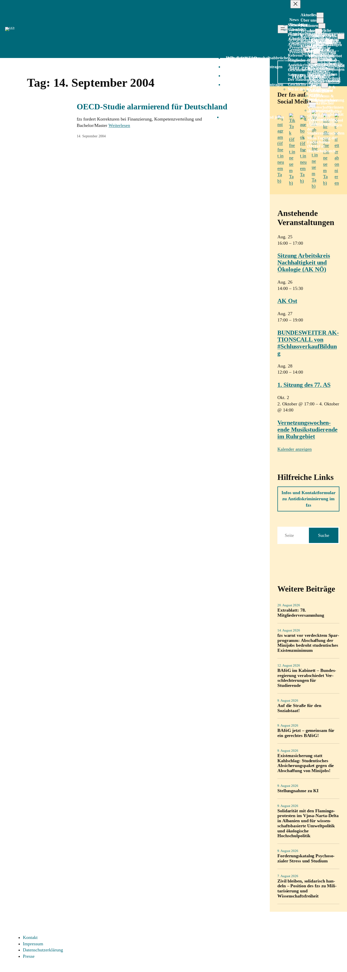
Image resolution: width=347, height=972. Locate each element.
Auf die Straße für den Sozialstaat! (299, 708)
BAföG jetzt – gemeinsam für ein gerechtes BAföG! (305, 733)
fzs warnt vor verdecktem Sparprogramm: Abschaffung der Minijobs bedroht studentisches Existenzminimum (308, 643)
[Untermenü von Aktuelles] (320, 15)
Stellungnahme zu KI (298, 790)
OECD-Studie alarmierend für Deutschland (152, 106)
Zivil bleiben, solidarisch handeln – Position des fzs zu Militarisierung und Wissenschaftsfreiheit (307, 889)
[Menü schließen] (295, 4)
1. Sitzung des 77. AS (303, 384)
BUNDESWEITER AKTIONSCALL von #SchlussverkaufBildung (308, 343)
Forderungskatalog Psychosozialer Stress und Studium (306, 858)
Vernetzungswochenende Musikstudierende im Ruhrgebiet (307, 429)
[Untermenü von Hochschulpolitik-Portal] (324, 85)
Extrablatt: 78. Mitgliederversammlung (300, 613)
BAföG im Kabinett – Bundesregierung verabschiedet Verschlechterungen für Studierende (306, 678)
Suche (323, 535)
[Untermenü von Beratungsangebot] (314, 60)
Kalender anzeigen (294, 449)
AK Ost (287, 301)
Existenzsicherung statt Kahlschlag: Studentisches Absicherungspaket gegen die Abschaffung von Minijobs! (305, 763)
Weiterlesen (119, 125)
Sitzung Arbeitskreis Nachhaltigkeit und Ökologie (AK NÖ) (303, 262)
